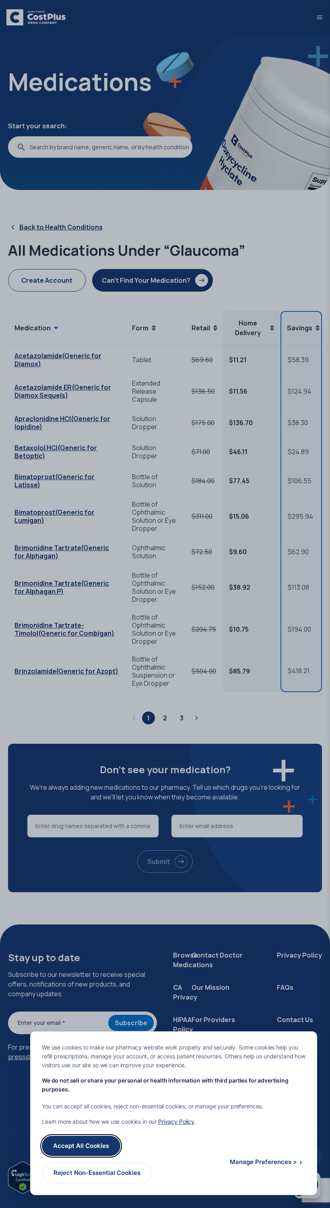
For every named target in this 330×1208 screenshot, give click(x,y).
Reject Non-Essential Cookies (97, 1173)
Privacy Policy (176, 1121)
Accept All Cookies (81, 1146)
